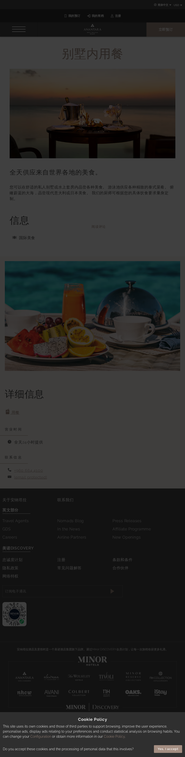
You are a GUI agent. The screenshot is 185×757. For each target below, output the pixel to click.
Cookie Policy (114, 736)
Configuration (40, 736)
